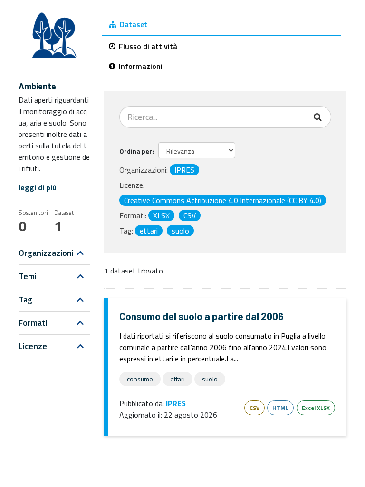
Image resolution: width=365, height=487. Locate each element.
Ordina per (135, 151)
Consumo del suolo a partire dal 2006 (201, 316)
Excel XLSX (316, 407)
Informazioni (140, 66)
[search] (318, 117)
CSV (254, 407)
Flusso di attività (147, 46)
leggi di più (38, 187)
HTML (280, 407)
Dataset (132, 24)
